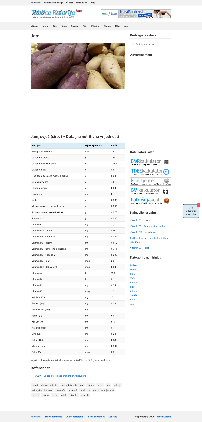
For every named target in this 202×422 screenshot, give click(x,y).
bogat (35, 385)
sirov (54, 395)
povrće (35, 395)
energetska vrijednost (72, 385)
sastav (45, 395)
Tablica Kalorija (163, 416)
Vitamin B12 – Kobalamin (143, 232)
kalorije (117, 385)
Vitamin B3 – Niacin (140, 220)
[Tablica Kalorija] (57, 14)
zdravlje (85, 395)
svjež (63, 395)
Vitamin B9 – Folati (140, 247)
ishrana (90, 385)
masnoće (60, 390)
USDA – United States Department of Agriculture (61, 375)
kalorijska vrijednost (42, 390)
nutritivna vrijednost (103, 390)
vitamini (73, 395)
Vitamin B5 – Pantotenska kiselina (147, 226)
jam (108, 385)
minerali (73, 390)
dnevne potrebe (49, 385)
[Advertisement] (78, 113)
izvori (100, 385)
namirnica (85, 390)
